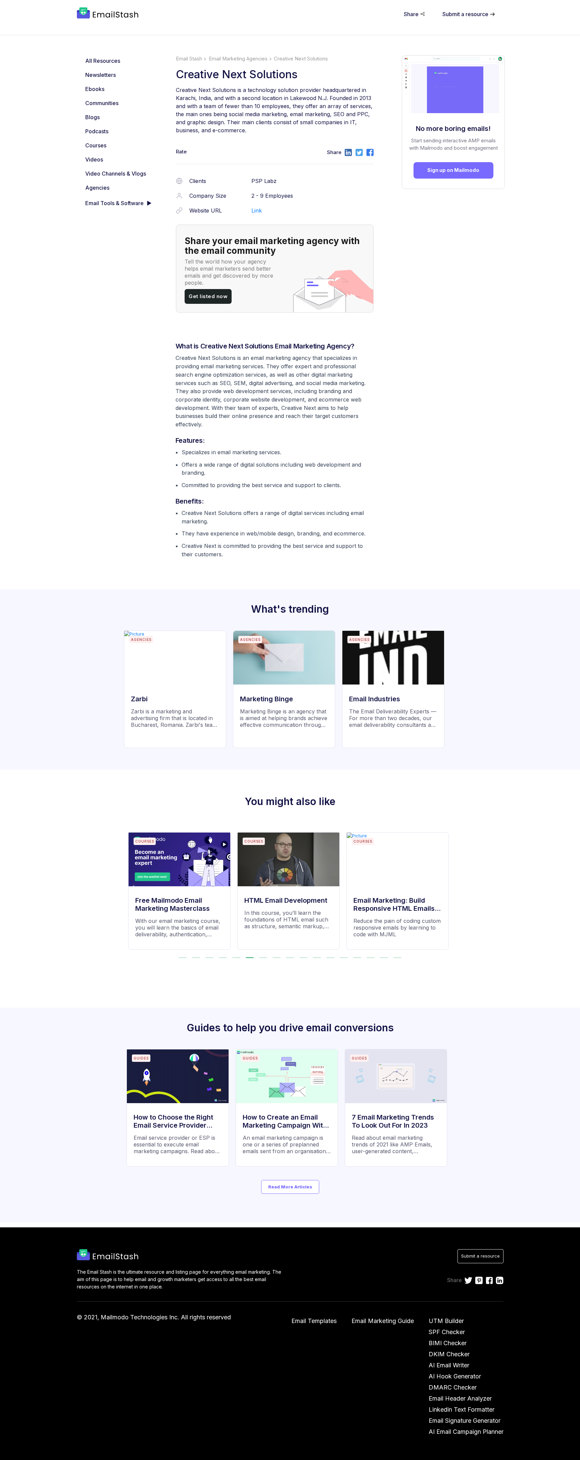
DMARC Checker (453, 1387)
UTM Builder (446, 1320)
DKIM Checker (449, 1354)
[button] (183, 957)
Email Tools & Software (114, 203)
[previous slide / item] (133, 887)
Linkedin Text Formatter (461, 1409)
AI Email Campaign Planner (466, 1431)
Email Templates (314, 1320)
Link (256, 210)
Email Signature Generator (464, 1420)
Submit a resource (480, 1256)
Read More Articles (290, 1186)
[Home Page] (109, 13)
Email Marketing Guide (382, 1320)
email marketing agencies (238, 59)
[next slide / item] (447, 887)
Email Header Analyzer (460, 1398)
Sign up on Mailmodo (453, 170)
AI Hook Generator (455, 1376)
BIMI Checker (448, 1343)
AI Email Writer (449, 1365)
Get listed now (208, 296)
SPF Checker (447, 1331)
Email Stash (189, 59)
